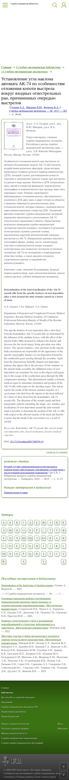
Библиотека (7, 693)
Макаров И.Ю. (34, 107)
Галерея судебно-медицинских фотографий (22, 743)
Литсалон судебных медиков (15, 729)
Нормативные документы (13, 712)
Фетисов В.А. (51, 107)
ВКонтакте (63, 729)
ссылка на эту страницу (57, 452)
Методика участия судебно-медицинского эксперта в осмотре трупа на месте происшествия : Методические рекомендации (31, 639)
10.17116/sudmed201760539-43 (26, 441)
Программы (7, 702)
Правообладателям (10, 716)
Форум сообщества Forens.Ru (15, 724)
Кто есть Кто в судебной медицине (18, 697)
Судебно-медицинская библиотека (38, 67)
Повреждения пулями (16, 492)
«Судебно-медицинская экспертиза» (24, 71)
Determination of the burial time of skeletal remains (27, 585)
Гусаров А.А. (17, 107)
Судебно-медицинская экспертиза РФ (19, 707)
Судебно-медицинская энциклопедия (19, 738)
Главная (6, 67)
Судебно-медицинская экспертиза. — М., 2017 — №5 (38, 110)
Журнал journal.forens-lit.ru (14, 733)
